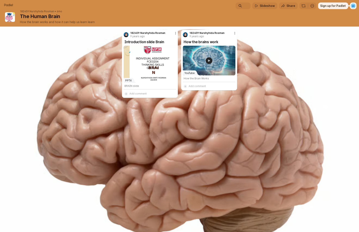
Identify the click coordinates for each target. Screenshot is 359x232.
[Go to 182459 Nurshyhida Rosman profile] (126, 34)
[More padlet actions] (312, 5)
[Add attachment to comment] (126, 94)
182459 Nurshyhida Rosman (37, 11)
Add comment (138, 93)
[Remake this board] (303, 5)
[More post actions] (175, 33)
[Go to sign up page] (353, 5)
